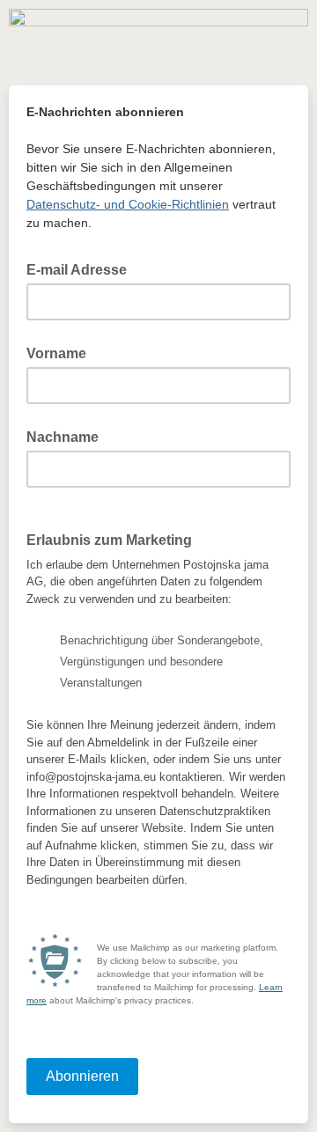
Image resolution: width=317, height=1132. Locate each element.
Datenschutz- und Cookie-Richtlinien (127, 204)
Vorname (56, 353)
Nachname (62, 437)
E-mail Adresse (81, 268)
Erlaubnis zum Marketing (109, 540)
